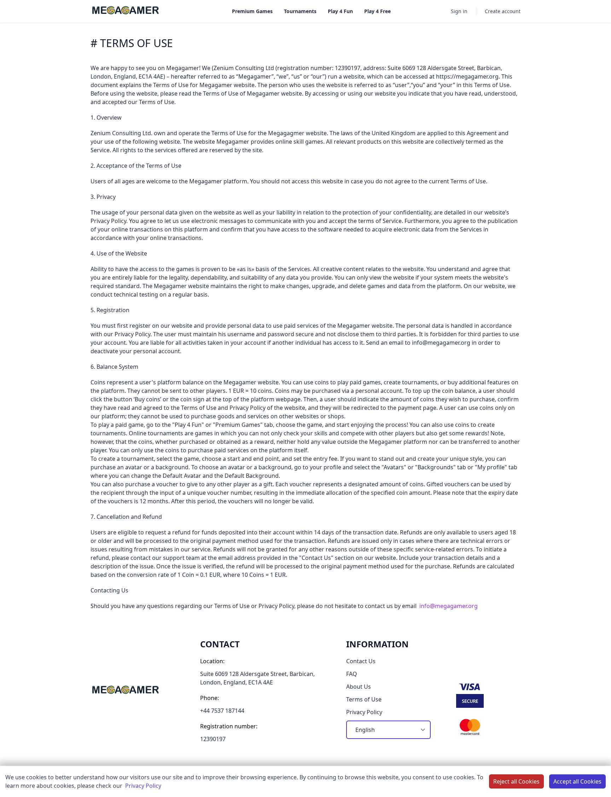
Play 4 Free (377, 11)
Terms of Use (364, 699)
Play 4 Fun (340, 11)
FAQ (351, 674)
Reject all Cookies (516, 781)
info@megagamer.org (448, 606)
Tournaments (300, 11)
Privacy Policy (143, 786)
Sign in (459, 11)
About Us (358, 686)
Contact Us (361, 661)
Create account (502, 11)
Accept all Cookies (577, 781)
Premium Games (252, 11)
